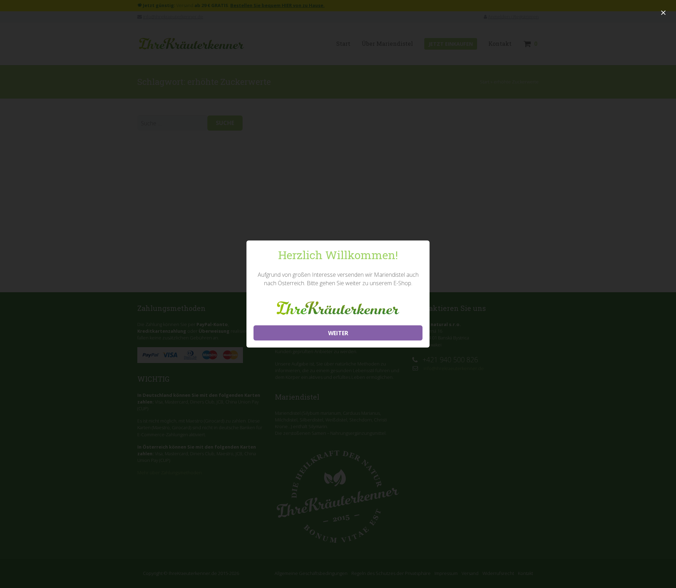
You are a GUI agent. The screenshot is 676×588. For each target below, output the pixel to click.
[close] (663, 12)
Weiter (338, 333)
